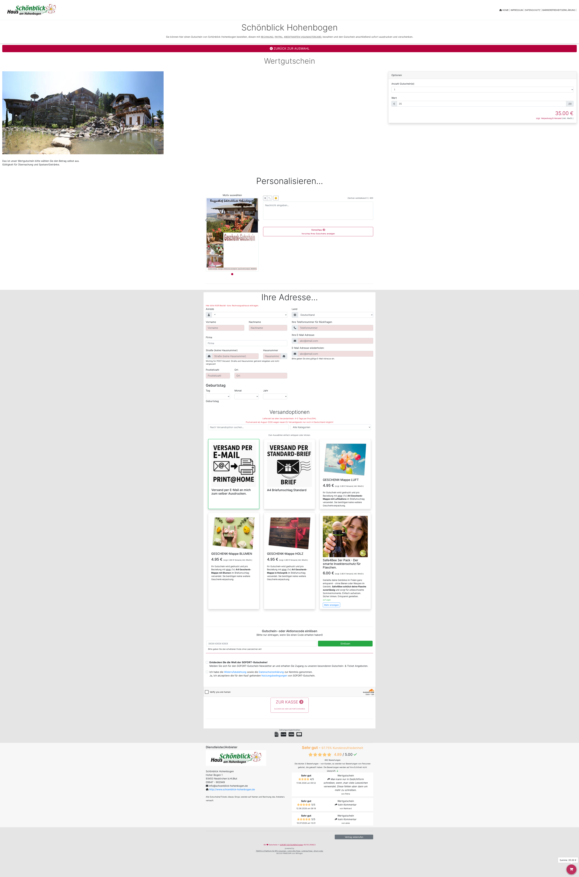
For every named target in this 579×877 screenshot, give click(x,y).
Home (505, 10)
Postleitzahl (212, 369)
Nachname (255, 321)
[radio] (233, 468)
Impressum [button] (517, 10)
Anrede (210, 308)
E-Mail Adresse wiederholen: (308, 347)
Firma (209, 337)
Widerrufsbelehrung (235, 671)
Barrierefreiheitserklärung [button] (559, 10)
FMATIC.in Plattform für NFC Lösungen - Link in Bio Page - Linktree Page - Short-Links (289, 851)
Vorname (211, 321)
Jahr (265, 390)
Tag (208, 390)
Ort (236, 369)
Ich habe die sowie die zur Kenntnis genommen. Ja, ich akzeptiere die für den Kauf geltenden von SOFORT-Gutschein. (262, 673)
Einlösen (345, 643)
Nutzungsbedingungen (274, 675)
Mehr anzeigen (331, 605)
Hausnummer (270, 350)
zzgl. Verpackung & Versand (549, 118)
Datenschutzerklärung (271, 671)
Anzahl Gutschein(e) (402, 83)
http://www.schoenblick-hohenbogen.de (232, 789)
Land (294, 308)
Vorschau (318, 231)
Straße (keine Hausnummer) (222, 350)
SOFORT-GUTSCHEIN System (291, 845)
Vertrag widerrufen (354, 837)
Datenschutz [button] (533, 10)
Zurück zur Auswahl (291, 48)
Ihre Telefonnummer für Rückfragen (312, 321)
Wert (394, 97)
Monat (238, 390)
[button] (207, 220)
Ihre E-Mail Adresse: (303, 334)
